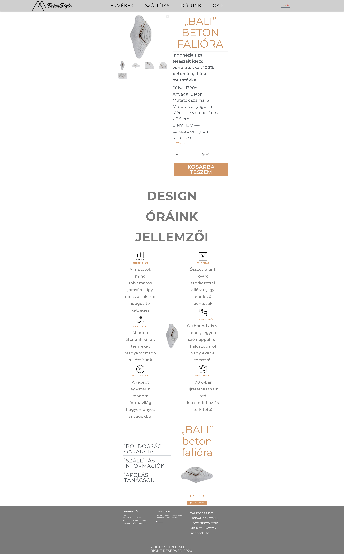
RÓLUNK (191, 5)
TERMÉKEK (121, 5)
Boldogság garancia (143, 449)
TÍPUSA (176, 154)
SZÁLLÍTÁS (157, 5)
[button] (167, 16)
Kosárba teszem (201, 169)
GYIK (218, 5)
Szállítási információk (144, 463)
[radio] (203, 154)
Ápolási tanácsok (139, 477)
